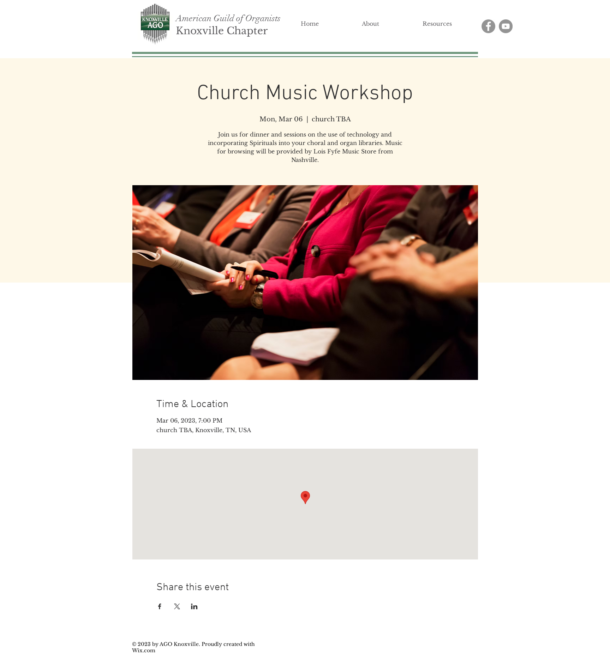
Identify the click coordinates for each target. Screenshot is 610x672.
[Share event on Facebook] (159, 606)
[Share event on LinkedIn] (194, 606)
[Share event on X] (177, 606)
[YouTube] (506, 26)
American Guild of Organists (228, 18)
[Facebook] (488, 26)
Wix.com (143, 650)
